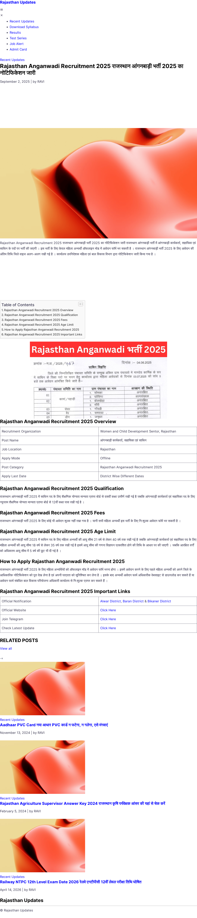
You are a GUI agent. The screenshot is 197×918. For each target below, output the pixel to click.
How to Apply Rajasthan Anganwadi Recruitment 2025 (41, 329)
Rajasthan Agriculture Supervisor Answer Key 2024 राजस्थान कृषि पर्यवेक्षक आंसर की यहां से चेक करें (82, 803)
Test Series (18, 38)
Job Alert (17, 44)
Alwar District (110, 601)
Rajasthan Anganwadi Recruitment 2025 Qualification (41, 315)
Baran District (134, 601)
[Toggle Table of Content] (79, 304)
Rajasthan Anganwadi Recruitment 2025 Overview (38, 310)
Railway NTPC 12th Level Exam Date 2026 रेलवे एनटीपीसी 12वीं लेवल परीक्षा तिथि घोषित (70, 882)
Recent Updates (22, 21)
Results (15, 32)
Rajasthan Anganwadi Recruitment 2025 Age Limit (39, 324)
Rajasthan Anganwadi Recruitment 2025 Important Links (43, 334)
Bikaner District (159, 601)
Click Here (108, 610)
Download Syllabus (24, 27)
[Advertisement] (98, 108)
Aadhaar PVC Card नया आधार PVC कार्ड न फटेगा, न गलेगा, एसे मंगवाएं (54, 724)
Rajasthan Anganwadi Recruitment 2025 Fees (36, 320)
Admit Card (18, 49)
